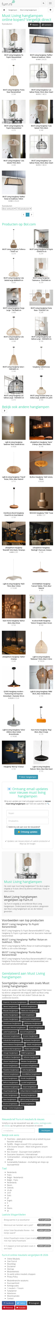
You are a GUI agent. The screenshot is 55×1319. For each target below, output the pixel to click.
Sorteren (47, 25)
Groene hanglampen (30, 1036)
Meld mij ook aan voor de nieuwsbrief (24, 827)
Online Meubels (13, 1259)
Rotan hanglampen (28, 1104)
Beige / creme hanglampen (13, 1108)
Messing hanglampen (28, 1095)
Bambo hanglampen (10, 1015)
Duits (9, 1195)
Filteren (35, 25)
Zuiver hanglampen (10, 1095)
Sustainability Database (16, 1162)
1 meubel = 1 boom (15, 1288)
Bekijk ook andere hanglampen (25, 406)
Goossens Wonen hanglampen (14, 1027)
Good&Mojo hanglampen (31, 1074)
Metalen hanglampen (28, 1061)
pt (8, 1198)
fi (7, 1203)
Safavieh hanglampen (37, 1002)
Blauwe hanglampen (10, 1011)
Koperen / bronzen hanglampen (14, 1002)
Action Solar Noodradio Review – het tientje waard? (27, 1231)
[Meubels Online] (4, 10)
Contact (10, 1298)
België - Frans (12, 1180)
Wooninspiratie (13, 1296)
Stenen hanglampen (10, 1006)
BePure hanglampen (10, 1082)
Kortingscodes (13, 1285)
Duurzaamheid (13, 1283)
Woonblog (11, 1264)
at (8, 1210)
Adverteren (11, 1293)
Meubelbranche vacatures (17, 1280)
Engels (9, 1200)
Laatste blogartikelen (14, 1214)
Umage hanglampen (10, 1053)
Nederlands (12, 1172)
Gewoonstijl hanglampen (12, 1049)
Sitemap (10, 1269)
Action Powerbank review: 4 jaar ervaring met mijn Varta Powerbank (27, 1239)
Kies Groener (12, 1152)
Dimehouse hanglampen (12, 1023)
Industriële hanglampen (11, 1040)
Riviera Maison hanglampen (13, 1044)
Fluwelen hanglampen (11, 1070)
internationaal (31, 1154)
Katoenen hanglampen (11, 1036)
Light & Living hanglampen (29, 1099)
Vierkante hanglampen (32, 1040)
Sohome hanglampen (31, 1057)
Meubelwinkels (13, 1271)
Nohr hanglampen (28, 1015)
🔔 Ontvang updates (27, 831)
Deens (9, 1208)
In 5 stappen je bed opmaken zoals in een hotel (27, 1247)
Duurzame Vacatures (15, 1154)
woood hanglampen (27, 1032)
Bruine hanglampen (10, 1104)
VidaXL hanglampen (34, 1044)
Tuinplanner (12, 1291)
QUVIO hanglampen (36, 1027)
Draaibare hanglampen (11, 1057)
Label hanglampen (10, 1032)
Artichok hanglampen (28, 1006)
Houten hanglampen (10, 1019)
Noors (9, 1185)
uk (8, 1205)
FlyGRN (10, 1144)
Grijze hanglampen (29, 1087)
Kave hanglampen (9, 1099)
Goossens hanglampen (29, 1066)
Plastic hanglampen (32, 1049)
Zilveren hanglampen (11, 1074)
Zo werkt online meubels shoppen (21, 1274)
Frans (9, 1175)
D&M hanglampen (27, 1053)
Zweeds (10, 1187)
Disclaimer (11, 1266)
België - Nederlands (15, 1177)
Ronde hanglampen (28, 1078)
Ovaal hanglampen (10, 1091)
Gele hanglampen (28, 1070)
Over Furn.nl (12, 1261)
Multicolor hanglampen (29, 1011)
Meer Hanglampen (28, 777)
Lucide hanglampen (28, 1082)
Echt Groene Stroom (15, 1146)
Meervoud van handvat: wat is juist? (27, 1225)
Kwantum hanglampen (11, 1087)
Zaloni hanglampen (10, 1078)
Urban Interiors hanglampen (30, 1091)
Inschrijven (45, 1130)
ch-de (9, 1190)
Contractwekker (13, 1157)
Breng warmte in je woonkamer (27, 1220)
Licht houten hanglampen (30, 1019)
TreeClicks (11, 1139)
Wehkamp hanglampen (32, 1023)
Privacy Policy (12, 1276)
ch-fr (9, 1193)
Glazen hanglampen (10, 1061)
